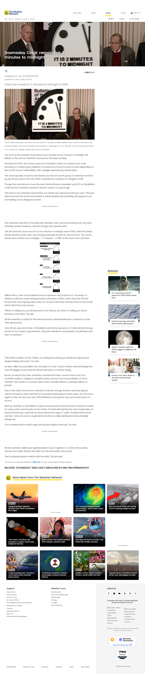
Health (25, 19)
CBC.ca (36, 461)
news (11, 19)
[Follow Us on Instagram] (114, 593)
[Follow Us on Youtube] (119, 593)
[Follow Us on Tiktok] (124, 593)
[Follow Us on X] (135, 593)
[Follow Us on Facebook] (108, 593)
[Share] (6, 71)
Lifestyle (18, 19)
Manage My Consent (14, 605)
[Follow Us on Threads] (130, 593)
